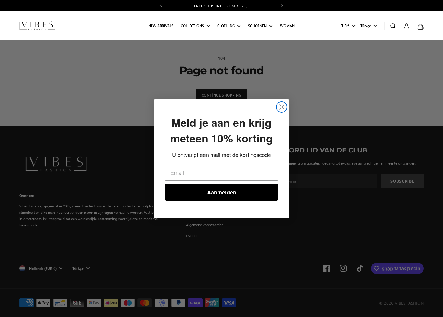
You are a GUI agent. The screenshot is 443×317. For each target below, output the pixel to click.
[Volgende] (282, 5)
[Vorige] (161, 5)
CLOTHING (226, 26)
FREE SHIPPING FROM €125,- (221, 5)
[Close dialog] (281, 107)
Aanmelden (221, 192)
